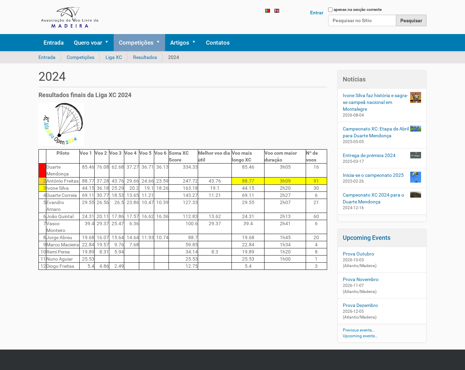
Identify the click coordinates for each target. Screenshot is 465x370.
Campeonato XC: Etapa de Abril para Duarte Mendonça (376, 132)
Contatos (218, 42)
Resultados (145, 57)
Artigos (179, 42)
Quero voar (88, 42)
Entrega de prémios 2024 (369, 155)
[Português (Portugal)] (70, 17)
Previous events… (358, 330)
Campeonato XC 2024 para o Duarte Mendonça (373, 198)
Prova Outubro (358, 254)
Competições (136, 42)
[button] (109, 42)
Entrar (316, 12)
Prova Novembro (361, 279)
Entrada (54, 42)
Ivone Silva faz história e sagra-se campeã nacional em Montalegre (375, 102)
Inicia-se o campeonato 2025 (373, 175)
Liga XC (114, 57)
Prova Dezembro (360, 305)
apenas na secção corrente (358, 9)
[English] (276, 10)
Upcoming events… (360, 336)
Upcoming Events (366, 237)
